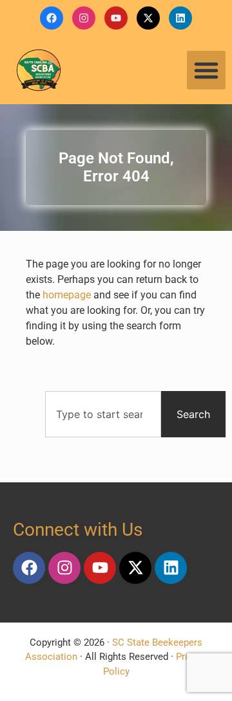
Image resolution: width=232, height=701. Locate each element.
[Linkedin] (180, 18)
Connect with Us (77, 529)
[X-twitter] (148, 18)
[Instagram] (83, 18)
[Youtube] (116, 18)
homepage (67, 295)
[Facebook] (51, 18)
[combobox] (103, 414)
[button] (206, 70)
